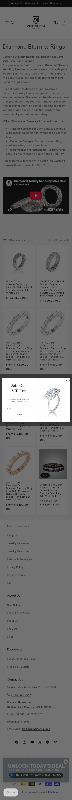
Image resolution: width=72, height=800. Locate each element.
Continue (19, 415)
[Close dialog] (68, 380)
